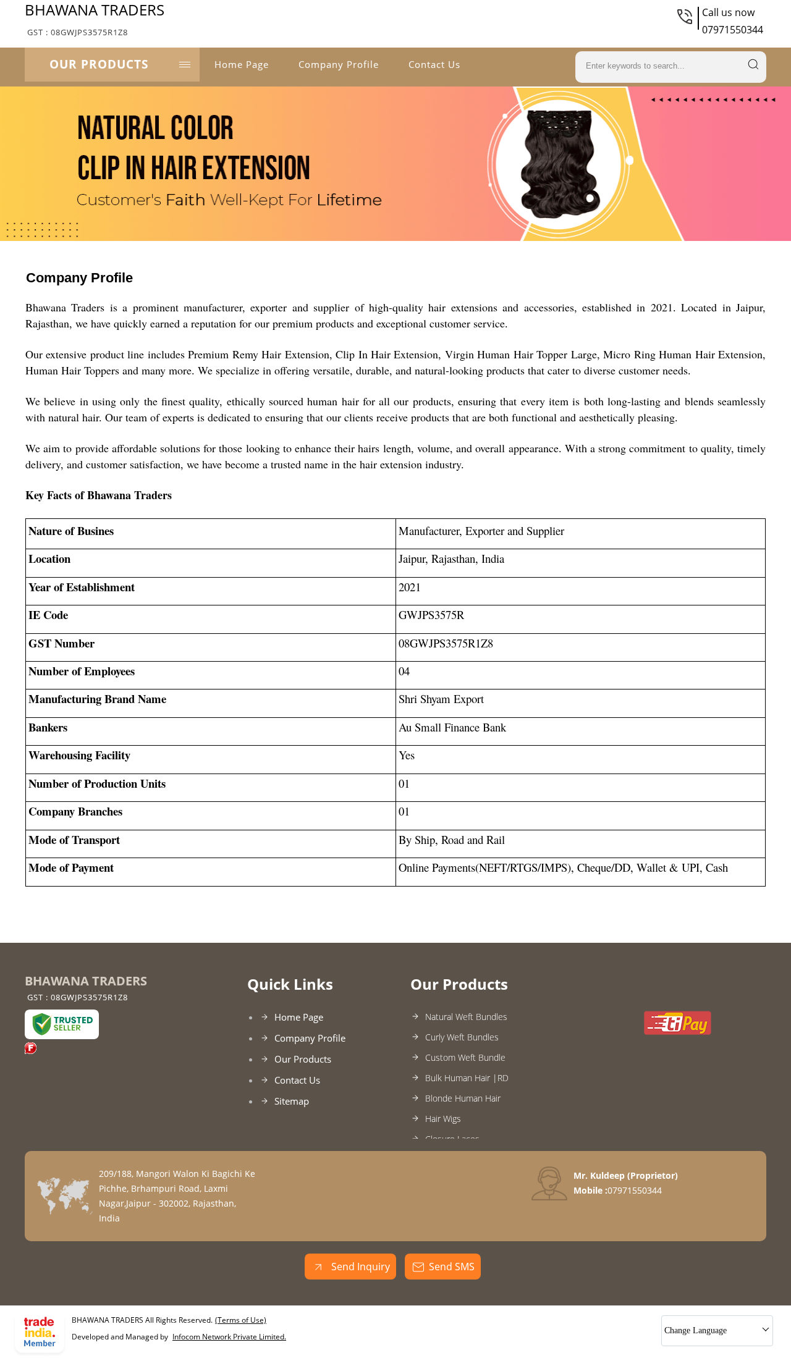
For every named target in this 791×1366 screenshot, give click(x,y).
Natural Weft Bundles (466, 1016)
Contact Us (434, 64)
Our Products (98, 64)
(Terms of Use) (240, 1320)
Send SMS (452, 1266)
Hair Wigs (443, 1118)
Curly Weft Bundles (462, 1037)
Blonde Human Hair (463, 1098)
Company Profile (338, 64)
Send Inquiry (359, 1266)
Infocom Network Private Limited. (229, 1336)
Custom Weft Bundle (465, 1057)
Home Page (241, 64)
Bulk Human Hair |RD (467, 1078)
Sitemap (291, 1101)
